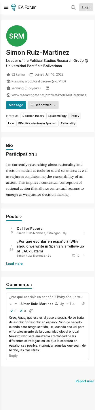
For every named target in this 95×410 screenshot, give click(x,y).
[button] (10, 303)
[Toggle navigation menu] (6, 7)
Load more (14, 264)
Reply (13, 355)
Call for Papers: (30, 228)
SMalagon (54, 233)
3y (62, 304)
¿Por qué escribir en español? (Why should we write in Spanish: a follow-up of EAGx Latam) (50, 246)
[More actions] (84, 233)
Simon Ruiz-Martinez (31, 233)
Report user (85, 381)
